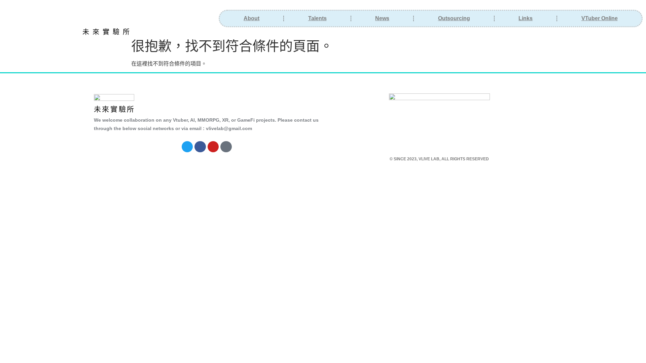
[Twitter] (187, 147)
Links (525, 18)
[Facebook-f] (200, 147)
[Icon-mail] (226, 147)
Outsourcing (454, 18)
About (251, 18)
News (382, 18)
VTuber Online (599, 18)
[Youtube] (213, 147)
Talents (317, 18)
